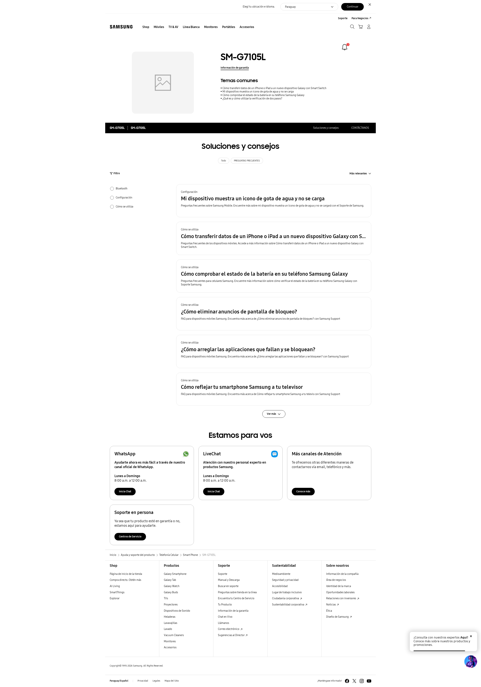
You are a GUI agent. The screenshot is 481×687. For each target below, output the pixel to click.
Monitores (170, 641)
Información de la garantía (233, 610)
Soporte (222, 574)
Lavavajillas (170, 623)
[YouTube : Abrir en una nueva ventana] (369, 681)
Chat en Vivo (225, 616)
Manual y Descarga (229, 580)
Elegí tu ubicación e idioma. (259, 6)
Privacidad (143, 680)
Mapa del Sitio (172, 680)
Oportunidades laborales (340, 592)
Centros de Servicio (130, 536)
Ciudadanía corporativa (285, 598)
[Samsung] (121, 27)
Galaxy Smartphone (175, 574)
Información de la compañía (342, 574)
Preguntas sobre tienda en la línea (237, 592)
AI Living (115, 586)
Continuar (352, 6)
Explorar (114, 598)
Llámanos (223, 623)
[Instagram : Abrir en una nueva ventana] (361, 681)
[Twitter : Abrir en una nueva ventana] (354, 681)
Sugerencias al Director (231, 635)
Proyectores (171, 604)
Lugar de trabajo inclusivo (287, 592)
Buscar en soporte (228, 586)
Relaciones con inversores (341, 598)
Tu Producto (225, 604)
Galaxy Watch (171, 586)
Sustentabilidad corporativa (288, 604)
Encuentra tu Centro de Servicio (236, 598)
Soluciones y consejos (326, 127)
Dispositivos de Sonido (177, 610)
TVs (166, 598)
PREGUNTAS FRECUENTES (247, 160)
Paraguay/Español (119, 680)
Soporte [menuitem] (342, 18)
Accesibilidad (280, 586)
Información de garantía (235, 67)
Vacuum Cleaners (174, 635)
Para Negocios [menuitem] (360, 18)
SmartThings (117, 592)
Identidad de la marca (338, 586)
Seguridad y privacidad (285, 580)
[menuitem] (145, 27)
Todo (223, 160)
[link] (344, 47)
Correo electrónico (229, 629)
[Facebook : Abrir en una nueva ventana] (347, 681)
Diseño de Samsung (337, 616)
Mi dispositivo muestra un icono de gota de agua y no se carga (258, 91)
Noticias (331, 604)
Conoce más (303, 491)
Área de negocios (336, 580)
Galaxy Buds (171, 592)
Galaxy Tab (170, 580)
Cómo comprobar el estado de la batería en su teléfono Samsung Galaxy (263, 95)
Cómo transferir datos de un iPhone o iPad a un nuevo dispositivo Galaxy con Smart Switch (274, 88)
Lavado (168, 629)
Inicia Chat (125, 491)
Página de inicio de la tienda (126, 574)
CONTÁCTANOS (360, 127)
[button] (273, 200)
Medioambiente (281, 574)
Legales (156, 680)
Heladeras (169, 616)
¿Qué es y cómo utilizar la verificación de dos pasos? (252, 98)
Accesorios (170, 647)
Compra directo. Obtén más (125, 580)
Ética (329, 610)
